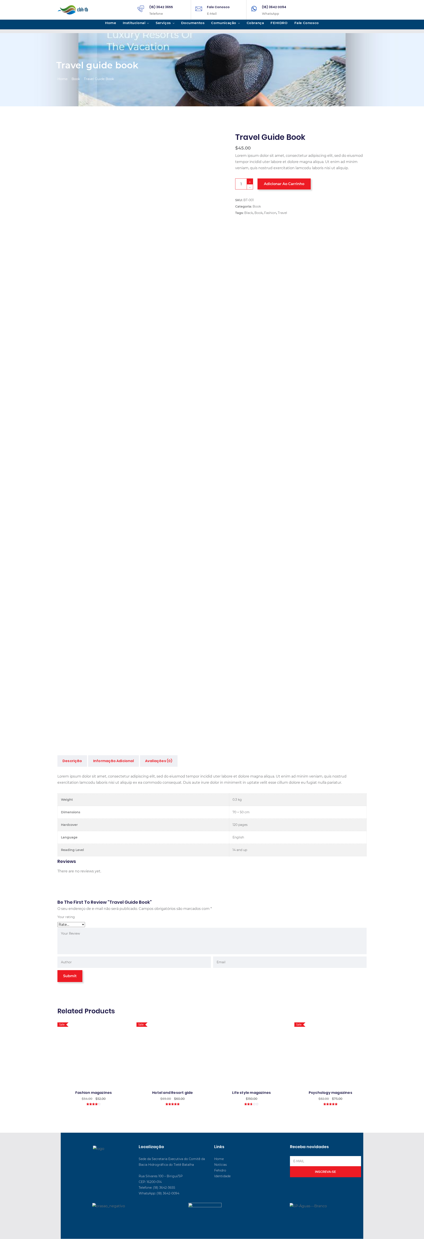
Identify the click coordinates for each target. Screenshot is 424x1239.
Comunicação (223, 23)
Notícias (220, 1165)
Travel (282, 213)
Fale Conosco (218, 7)
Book (76, 79)
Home (110, 23)
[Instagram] (106, 1158)
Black (248, 213)
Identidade (222, 1176)
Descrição (72, 760)
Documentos (192, 23)
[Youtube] (97, 1158)
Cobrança (255, 23)
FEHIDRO (279, 23)
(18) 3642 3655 (161, 7)
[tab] (72, 761)
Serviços (163, 23)
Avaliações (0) (158, 760)
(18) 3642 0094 (274, 7)
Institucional (134, 23)
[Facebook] (88, 1158)
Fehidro (220, 1170)
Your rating (66, 917)
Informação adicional (113, 760)
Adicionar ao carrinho (284, 184)
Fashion (270, 213)
